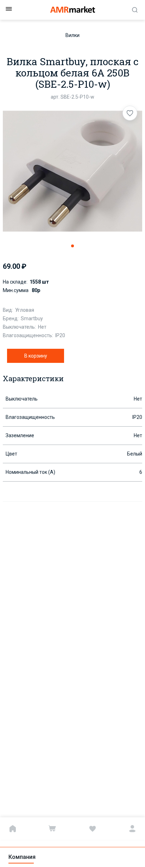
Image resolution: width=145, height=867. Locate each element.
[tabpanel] (72, 171)
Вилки (72, 35)
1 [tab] (72, 245)
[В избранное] (129, 113)
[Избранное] (93, 829)
